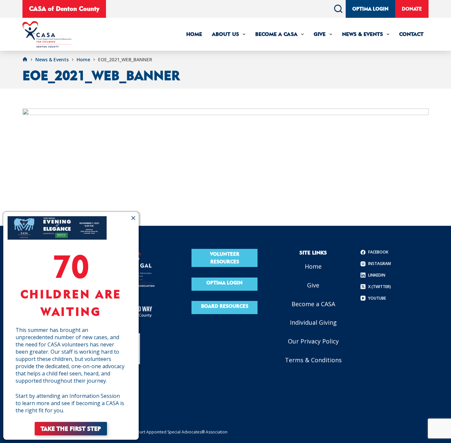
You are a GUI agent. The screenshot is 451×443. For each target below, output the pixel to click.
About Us (225, 34)
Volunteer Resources (224, 258)
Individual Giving (313, 322)
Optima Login (370, 9)
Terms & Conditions (313, 360)
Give (320, 34)
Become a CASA (313, 304)
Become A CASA (276, 34)
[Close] (133, 217)
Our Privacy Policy (313, 341)
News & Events (362, 34)
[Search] (338, 9)
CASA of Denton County (64, 9)
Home (194, 34)
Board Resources (224, 306)
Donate (412, 9)
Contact (411, 34)
